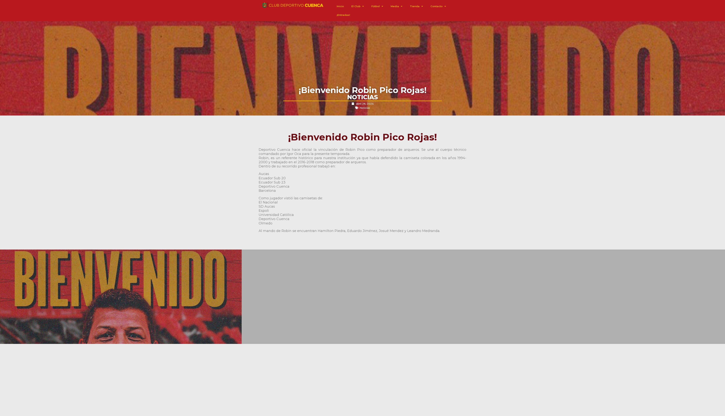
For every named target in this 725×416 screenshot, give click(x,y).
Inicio (340, 6)
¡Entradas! (343, 14)
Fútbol (375, 6)
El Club (355, 6)
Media (395, 6)
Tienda (415, 6)
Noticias (365, 107)
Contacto (436, 6)
